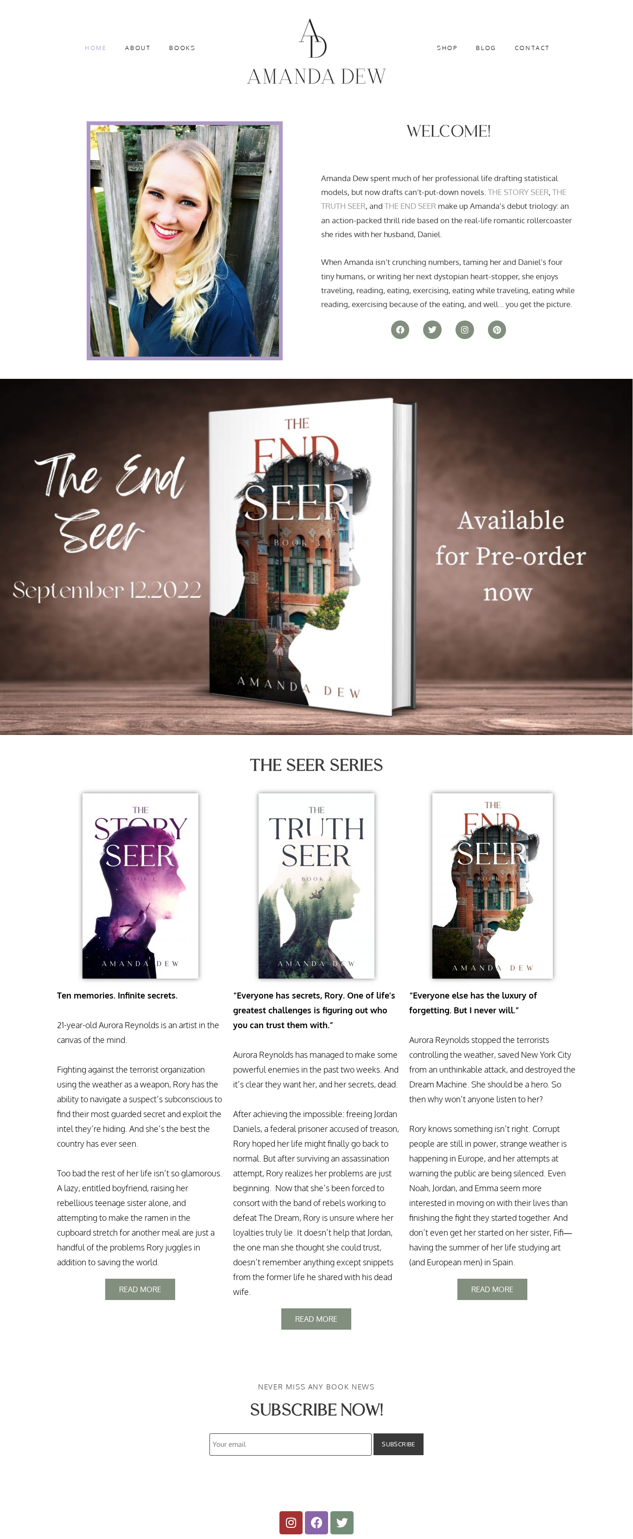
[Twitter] (432, 329)
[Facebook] (400, 329)
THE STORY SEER (518, 192)
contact (532, 47)
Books (182, 47)
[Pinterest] (497, 329)
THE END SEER (410, 206)
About (138, 47)
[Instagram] (465, 329)
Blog (486, 47)
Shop (447, 47)
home (96, 47)
